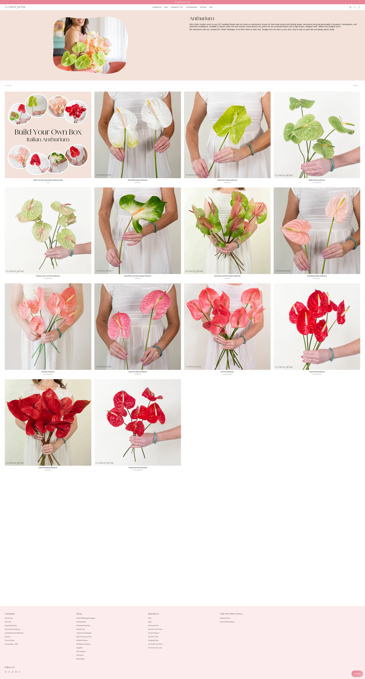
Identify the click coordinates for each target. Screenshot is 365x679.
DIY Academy (81, 651)
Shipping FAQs (153, 640)
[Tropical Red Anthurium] (317, 326)
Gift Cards (80, 655)
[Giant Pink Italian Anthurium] (137, 326)
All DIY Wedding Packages (85, 618)
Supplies (79, 648)
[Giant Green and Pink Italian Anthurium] (227, 230)
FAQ (149, 618)
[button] (157, 7)
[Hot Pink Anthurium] (227, 326)
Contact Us (9, 618)
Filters (9, 85)
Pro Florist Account (155, 648)
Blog (150, 622)
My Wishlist (80, 659)
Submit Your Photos (155, 629)
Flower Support (153, 633)
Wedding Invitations (83, 644)
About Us (8, 622)
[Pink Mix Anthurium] (48, 326)
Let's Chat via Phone (155, 644)
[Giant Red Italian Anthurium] (48, 422)
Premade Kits (81, 622)
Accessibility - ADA (11, 644)
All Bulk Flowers (82, 640)
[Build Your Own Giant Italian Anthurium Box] (48, 135)
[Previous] (5, 2)
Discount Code (153, 625)
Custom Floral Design (83, 633)
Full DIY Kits (80, 629)
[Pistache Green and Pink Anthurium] (48, 230)
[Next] (360, 2)
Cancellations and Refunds (14, 633)
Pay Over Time (153, 637)
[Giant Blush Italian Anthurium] (317, 230)
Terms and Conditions (12, 629)
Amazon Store (225, 618)
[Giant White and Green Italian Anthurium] (137, 230)
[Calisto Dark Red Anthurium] (137, 422)
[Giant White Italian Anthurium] (137, 135)
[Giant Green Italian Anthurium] (227, 135)
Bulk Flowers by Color (84, 637)
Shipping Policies (11, 625)
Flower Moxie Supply (227, 622)
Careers (7, 637)
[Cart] (359, 7)
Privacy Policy (10, 640)
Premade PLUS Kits (83, 625)
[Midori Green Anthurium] (317, 135)
